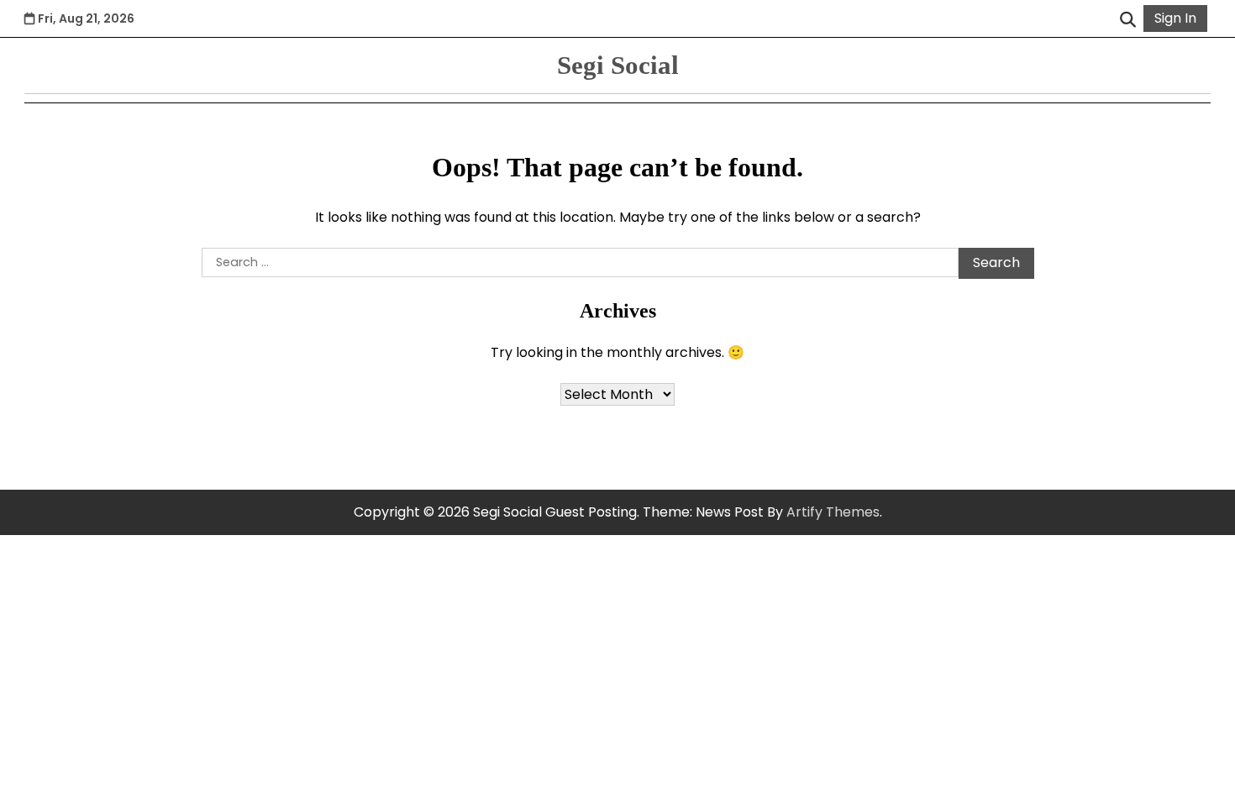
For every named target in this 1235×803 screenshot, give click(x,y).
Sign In (1175, 18)
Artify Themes (833, 512)
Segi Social (618, 65)
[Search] (1127, 18)
